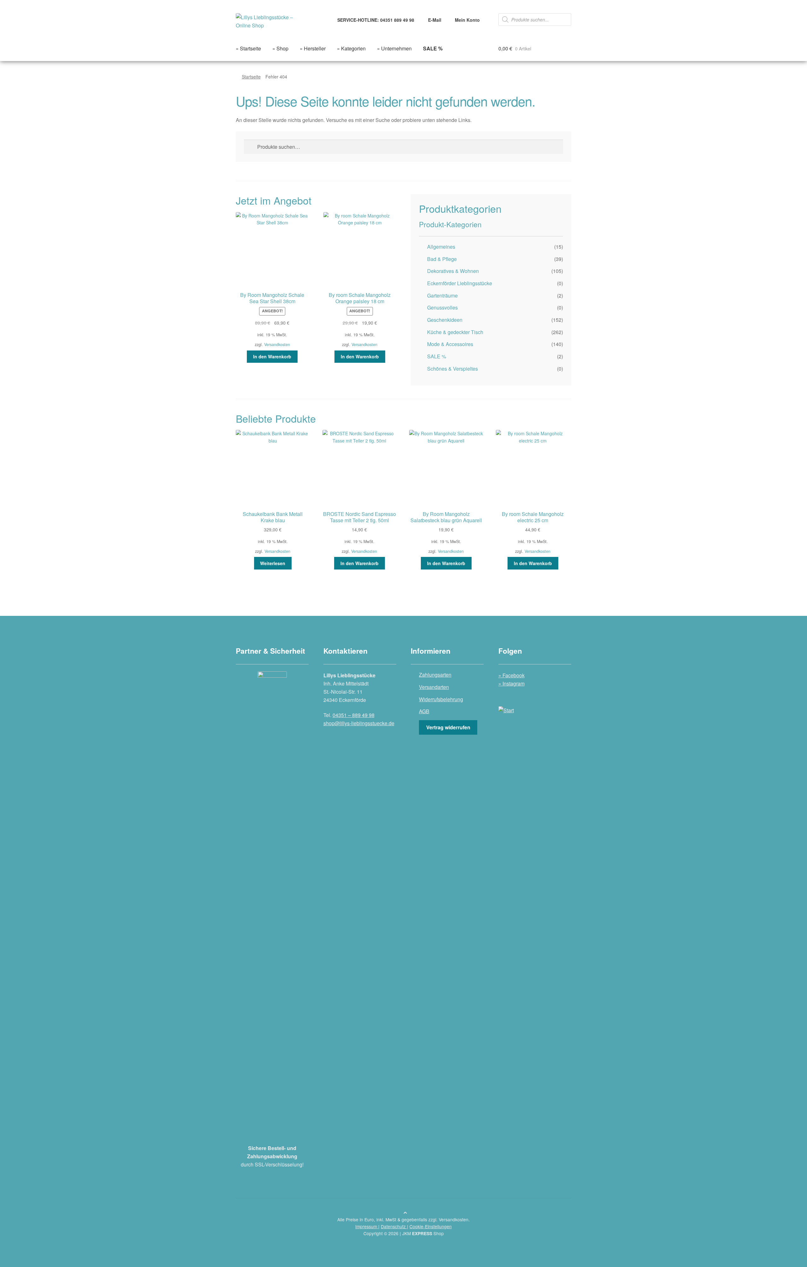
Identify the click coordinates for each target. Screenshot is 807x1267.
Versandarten (434, 687)
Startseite (251, 76)
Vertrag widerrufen (448, 727)
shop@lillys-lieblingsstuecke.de (358, 723)
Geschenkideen (444, 319)
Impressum (366, 1226)
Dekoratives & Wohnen (453, 271)
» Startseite (248, 48)
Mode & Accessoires (450, 344)
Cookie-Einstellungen (430, 1226)
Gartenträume (442, 295)
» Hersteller (313, 48)
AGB (424, 711)
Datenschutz (394, 1226)
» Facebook (511, 675)
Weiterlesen (272, 563)
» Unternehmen (394, 48)
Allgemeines (441, 246)
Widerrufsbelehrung (441, 699)
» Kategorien (351, 48)
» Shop (280, 48)
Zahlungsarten (435, 674)
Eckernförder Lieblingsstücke (459, 283)
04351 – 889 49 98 (353, 715)
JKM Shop (423, 1233)
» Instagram (511, 683)
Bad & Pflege (442, 259)
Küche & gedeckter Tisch (455, 332)
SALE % (436, 356)
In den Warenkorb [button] (272, 356)
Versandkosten (277, 344)
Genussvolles (442, 307)
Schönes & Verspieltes (452, 368)
